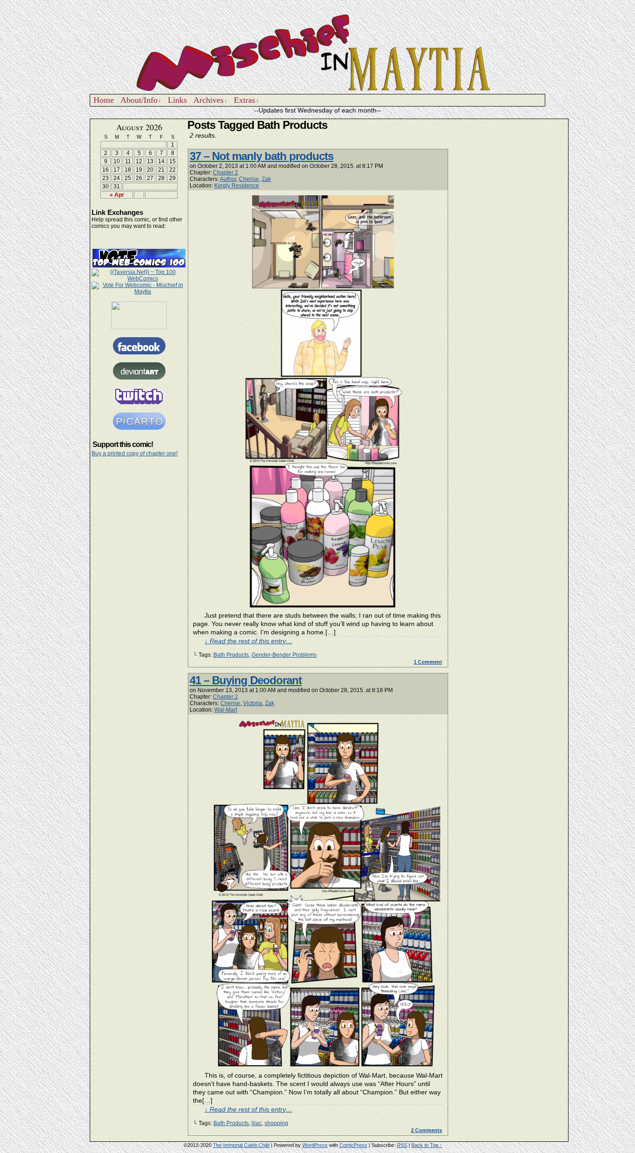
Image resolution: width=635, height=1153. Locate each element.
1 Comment (428, 662)
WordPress (315, 1145)
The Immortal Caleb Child (241, 1145)
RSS (402, 1145)
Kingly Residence (236, 185)
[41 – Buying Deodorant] (324, 1066)
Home (103, 100)
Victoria (252, 703)
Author (228, 179)
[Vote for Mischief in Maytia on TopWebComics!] (139, 265)
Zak (266, 179)
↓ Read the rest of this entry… (248, 641)
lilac (256, 1123)
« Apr (117, 195)
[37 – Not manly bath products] (324, 606)
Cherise (249, 179)
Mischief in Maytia (317, 51)
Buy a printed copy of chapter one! (135, 453)
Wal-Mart (225, 709)
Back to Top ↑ (427, 1145)
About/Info (140, 100)
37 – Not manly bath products (261, 156)
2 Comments (426, 1130)
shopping (276, 1123)
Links (177, 100)
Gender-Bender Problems (284, 655)
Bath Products (231, 655)
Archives (210, 100)
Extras (246, 100)
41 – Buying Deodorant (246, 680)
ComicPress (353, 1145)
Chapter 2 (225, 172)
